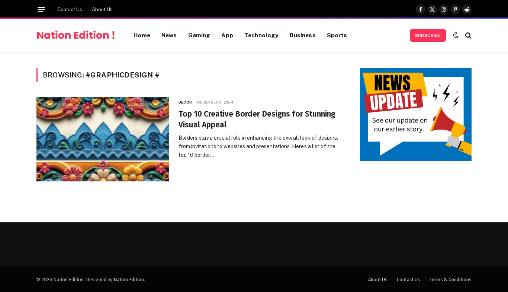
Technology (261, 35)
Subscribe (428, 35)
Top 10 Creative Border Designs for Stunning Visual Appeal (257, 119)
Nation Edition (128, 279)
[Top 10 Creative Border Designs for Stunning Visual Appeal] (102, 139)
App (227, 35)
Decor (185, 102)
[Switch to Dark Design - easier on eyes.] (455, 35)
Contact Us (69, 9)
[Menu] (41, 9)
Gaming (199, 35)
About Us (102, 9)
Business (302, 35)
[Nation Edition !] (75, 35)
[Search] (468, 35)
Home (142, 35)
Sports (337, 35)
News (169, 35)
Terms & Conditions (451, 279)
